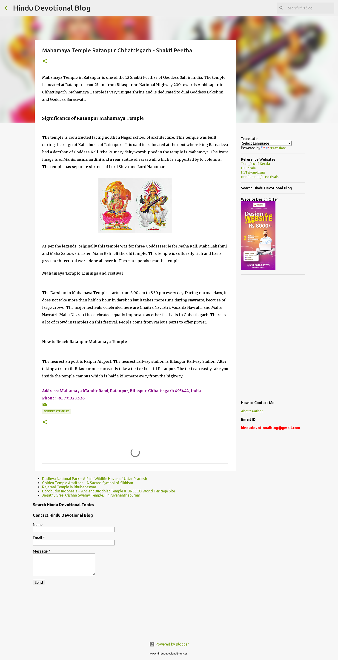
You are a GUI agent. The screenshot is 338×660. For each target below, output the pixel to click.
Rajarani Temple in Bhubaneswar (69, 487)
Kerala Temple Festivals (259, 177)
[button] (45, 61)
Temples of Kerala (255, 164)
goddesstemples (56, 411)
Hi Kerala (248, 168)
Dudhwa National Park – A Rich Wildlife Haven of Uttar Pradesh (94, 479)
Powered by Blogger (172, 644)
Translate (278, 148)
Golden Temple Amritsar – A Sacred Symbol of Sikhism (87, 483)
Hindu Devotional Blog (52, 8)
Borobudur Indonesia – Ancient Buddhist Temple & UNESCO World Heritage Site (108, 491)
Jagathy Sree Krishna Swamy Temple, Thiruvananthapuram (91, 495)
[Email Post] (45, 406)
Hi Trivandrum (253, 172)
